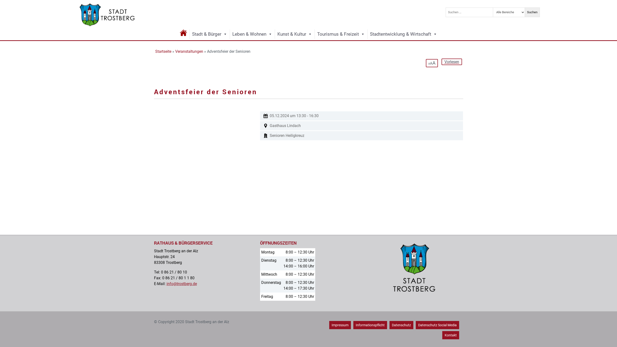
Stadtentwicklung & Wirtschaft (400, 34)
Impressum (340, 325)
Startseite (163, 51)
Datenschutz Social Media (437, 325)
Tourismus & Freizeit (338, 34)
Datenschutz (401, 325)
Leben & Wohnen (249, 34)
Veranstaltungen (189, 51)
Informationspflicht (370, 325)
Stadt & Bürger (206, 34)
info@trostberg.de (182, 283)
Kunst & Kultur (291, 34)
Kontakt (451, 335)
